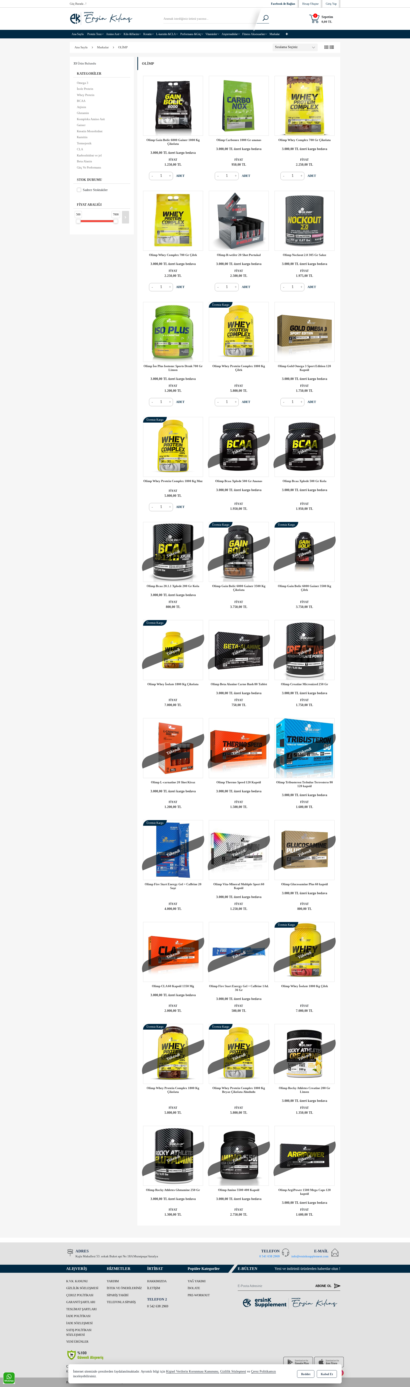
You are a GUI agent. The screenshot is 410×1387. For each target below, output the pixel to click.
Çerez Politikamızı (263, 1371)
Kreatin (147, 34)
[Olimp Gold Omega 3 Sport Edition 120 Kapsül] (305, 331)
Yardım (113, 1281)
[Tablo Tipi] (332, 48)
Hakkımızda (157, 1281)
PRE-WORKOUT (199, 1295)
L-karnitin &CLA (166, 34)
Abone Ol (323, 1286)
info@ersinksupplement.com (309, 1256)
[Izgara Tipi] (326, 48)
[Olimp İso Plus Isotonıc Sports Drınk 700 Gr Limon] (173, 331)
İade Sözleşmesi (79, 1323)
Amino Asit (112, 34)
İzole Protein (85, 89)
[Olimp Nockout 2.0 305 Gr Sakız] (305, 220)
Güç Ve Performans (89, 167)
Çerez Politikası (79, 1295)
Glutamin (83, 113)
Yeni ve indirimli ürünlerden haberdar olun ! (307, 1269)
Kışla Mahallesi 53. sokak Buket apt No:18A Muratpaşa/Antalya (116, 1256)
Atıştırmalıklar (230, 34)
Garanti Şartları (80, 1302)
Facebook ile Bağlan (283, 3)
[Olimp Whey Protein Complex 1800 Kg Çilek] (239, 331)
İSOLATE (194, 1288)
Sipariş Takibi (117, 1295)
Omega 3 (82, 83)
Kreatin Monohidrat (89, 131)
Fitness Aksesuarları (253, 34)
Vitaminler (211, 34)
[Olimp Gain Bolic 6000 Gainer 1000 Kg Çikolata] (173, 105)
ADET (180, 176)
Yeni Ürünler (77, 1341)
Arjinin (81, 107)
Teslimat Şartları (81, 1309)
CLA (80, 149)
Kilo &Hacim (131, 34)
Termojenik (84, 143)
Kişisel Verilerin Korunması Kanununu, (192, 1371)
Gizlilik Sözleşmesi (82, 1288)
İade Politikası (78, 1316)
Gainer (81, 125)
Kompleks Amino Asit (91, 119)
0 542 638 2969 (157, 1306)
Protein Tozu (94, 34)
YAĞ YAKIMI (196, 1281)
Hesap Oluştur (310, 3)
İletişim (153, 1288)
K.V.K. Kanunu (77, 1281)
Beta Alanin (84, 161)
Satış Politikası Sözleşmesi (78, 1332)
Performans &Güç (190, 34)
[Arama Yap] (262, 18)
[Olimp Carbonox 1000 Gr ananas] (239, 105)
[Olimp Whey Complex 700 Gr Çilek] (173, 220)
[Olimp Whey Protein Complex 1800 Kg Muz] (173, 446)
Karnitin (82, 137)
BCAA (81, 101)
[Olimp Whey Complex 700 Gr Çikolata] (305, 105)
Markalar (275, 34)
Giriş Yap (331, 3)
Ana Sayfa (78, 34)
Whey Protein (85, 95)
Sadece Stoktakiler (95, 190)
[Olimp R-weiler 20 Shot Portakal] (239, 220)
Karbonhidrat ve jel (89, 155)
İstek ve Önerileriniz (124, 1288)
